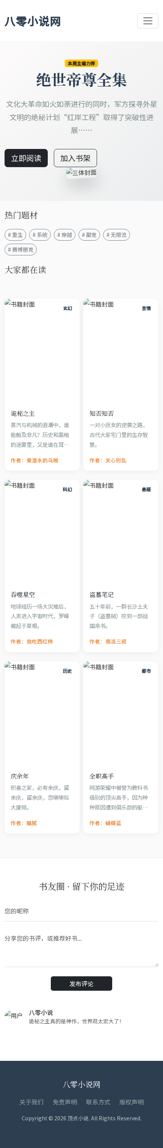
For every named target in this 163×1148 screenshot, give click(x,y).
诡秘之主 (23, 413)
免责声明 (65, 1101)
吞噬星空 (23, 594)
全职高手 (101, 776)
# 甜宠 (89, 234)
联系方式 (98, 1101)
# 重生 (15, 234)
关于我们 (31, 1101)
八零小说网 (33, 20)
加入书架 (75, 157)
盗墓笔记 (101, 594)
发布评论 (81, 983)
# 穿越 (64, 234)
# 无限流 (117, 234)
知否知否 (101, 413)
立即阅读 (26, 157)
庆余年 (20, 776)
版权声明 (131, 1101)
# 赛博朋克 (20, 249)
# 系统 (40, 234)
